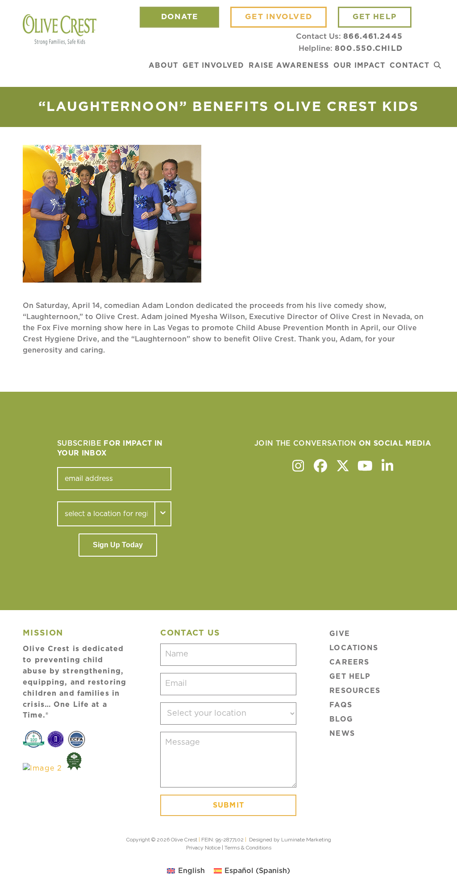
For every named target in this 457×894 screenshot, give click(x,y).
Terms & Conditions (247, 848)
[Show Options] (163, 513)
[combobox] (106, 513)
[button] (437, 65)
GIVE (339, 633)
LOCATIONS (353, 648)
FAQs (340, 705)
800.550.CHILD (369, 48)
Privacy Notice (203, 848)
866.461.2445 (372, 36)
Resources (354, 690)
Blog (341, 719)
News (341, 733)
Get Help (349, 676)
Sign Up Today (118, 545)
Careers (349, 662)
